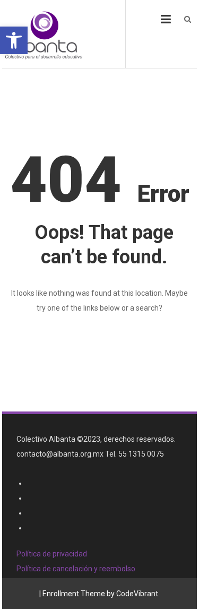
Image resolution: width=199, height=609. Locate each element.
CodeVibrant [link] (137, 593)
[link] (14, 40)
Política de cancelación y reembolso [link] (75, 568)
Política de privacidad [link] (51, 554)
